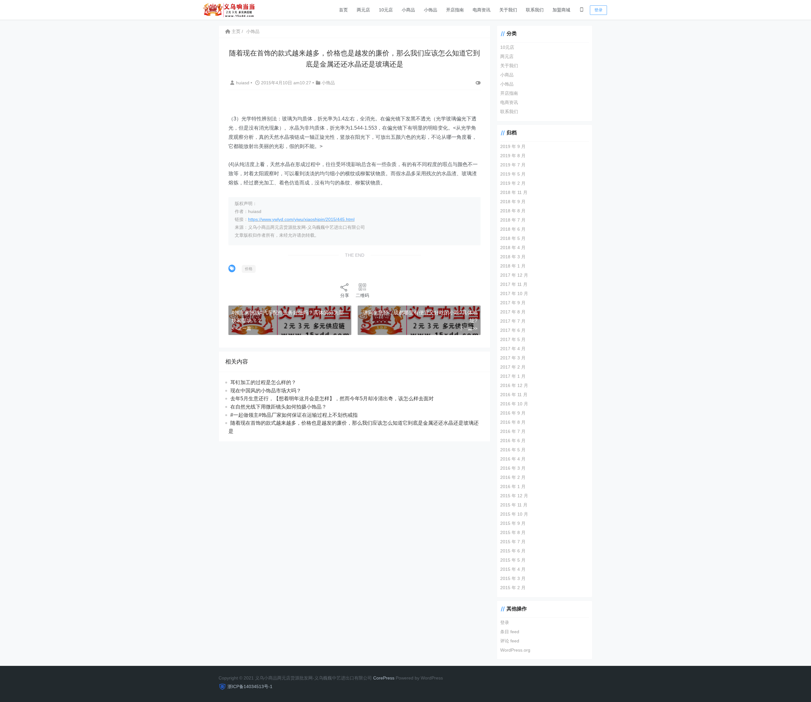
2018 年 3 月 (513, 256)
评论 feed (509, 640)
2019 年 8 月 (513, 155)
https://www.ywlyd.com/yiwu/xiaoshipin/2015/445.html (301, 219)
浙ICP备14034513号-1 (249, 686)
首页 (343, 9)
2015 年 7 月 (513, 541)
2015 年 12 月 (514, 495)
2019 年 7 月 (513, 164)
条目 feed (509, 631)
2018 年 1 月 (513, 265)
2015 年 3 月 (513, 578)
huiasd (243, 82)
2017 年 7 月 (513, 321)
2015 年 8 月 (513, 532)
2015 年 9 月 (513, 523)
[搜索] (581, 10)
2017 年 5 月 (513, 339)
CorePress (383, 677)
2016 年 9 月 (513, 412)
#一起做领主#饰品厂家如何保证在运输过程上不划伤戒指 (294, 415)
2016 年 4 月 (513, 458)
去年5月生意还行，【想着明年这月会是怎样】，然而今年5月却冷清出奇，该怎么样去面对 (332, 398)
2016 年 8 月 (513, 422)
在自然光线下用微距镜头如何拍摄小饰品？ (278, 406)
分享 (344, 295)
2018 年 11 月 (513, 192)
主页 (235, 31)
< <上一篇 (241, 328)
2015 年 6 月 (513, 550)
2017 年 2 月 (513, 367)
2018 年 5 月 (513, 238)
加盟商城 (561, 9)
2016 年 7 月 (513, 431)
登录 (598, 10)
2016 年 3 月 (513, 468)
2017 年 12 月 (514, 275)
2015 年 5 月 (513, 560)
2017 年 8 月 (513, 311)
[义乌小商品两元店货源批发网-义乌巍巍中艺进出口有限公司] (229, 9)
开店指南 (455, 9)
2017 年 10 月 (514, 293)
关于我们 (508, 9)
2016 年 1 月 (513, 486)
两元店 (363, 9)
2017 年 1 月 (513, 376)
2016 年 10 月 (514, 403)
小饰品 (430, 9)
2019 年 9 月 (513, 146)
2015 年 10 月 (514, 514)
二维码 (362, 295)
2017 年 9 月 (513, 302)
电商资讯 (481, 9)
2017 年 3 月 (513, 357)
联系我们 (535, 9)
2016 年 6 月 (513, 440)
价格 (248, 269)
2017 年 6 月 (513, 330)
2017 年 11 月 (513, 284)
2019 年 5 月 (513, 174)
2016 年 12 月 (514, 385)
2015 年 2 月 (513, 587)
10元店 (386, 9)
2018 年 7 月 (513, 219)
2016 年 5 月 (513, 449)
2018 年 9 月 (513, 201)
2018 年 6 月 (513, 229)
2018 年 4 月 (513, 247)
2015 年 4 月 (513, 569)
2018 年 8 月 (513, 210)
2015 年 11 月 (513, 504)
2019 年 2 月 (513, 183)
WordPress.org (515, 650)
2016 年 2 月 (513, 477)
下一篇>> (468, 328)
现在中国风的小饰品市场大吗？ (265, 390)
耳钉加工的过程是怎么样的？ (263, 382)
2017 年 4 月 (513, 348)
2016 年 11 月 (513, 394)
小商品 (408, 9)
